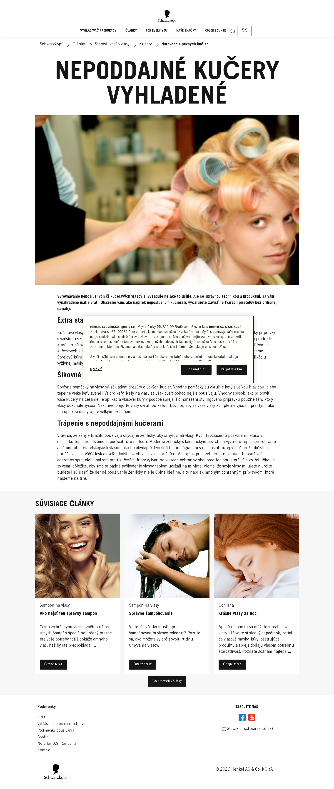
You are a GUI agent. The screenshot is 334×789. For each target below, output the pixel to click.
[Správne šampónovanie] (167, 595)
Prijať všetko (231, 369)
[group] (167, 595)
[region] (168, 349)
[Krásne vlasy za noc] (256, 595)
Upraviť (96, 369)
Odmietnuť (196, 369)
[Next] (305, 595)
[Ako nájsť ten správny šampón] (77, 595)
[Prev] (28, 595)
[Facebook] (242, 717)
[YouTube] (251, 717)
